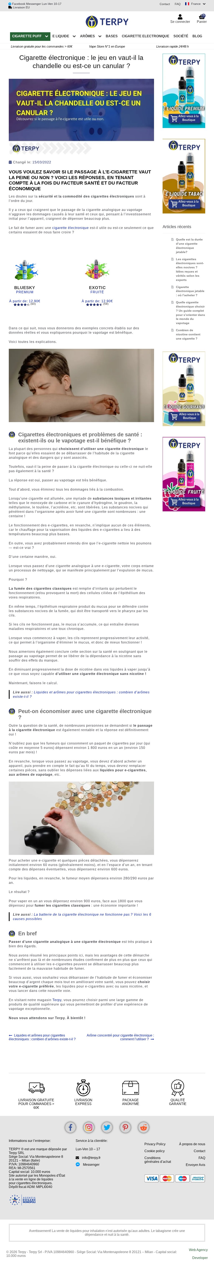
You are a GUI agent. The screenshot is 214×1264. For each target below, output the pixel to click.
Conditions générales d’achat (157, 1159)
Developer (200, 1258)
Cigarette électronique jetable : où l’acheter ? (190, 291)
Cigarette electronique (145, 36)
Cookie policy (154, 1151)
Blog (197, 36)
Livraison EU (21, 7)
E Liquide (60, 36)
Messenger (91, 1164)
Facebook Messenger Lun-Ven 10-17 (36, 3)
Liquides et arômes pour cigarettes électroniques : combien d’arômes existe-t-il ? (42, 1037)
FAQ (178, 4)
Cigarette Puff (27, 36)
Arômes (87, 36)
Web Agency (198, 1250)
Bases (112, 36)
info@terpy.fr (91, 1157)
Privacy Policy (155, 1144)
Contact (165, 4)
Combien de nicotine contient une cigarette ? (188, 334)
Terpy (56, 1000)
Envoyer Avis (195, 1165)
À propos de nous (192, 1144)
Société (180, 36)
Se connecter (180, 21)
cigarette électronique (70, 228)
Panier (202, 18)
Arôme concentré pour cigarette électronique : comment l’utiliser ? (120, 1037)
